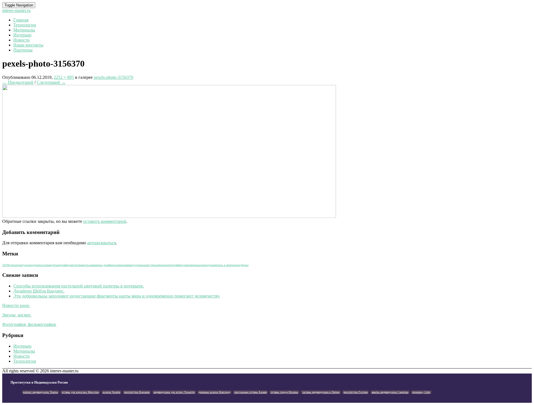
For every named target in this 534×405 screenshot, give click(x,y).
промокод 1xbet (421, 392)
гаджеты (36, 265)
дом (70, 265)
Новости (21, 40)
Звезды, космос (17, 315)
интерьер (161, 265)
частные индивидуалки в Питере (321, 392)
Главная (20, 20)
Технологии (24, 25)
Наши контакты (28, 45)
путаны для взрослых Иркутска (80, 392)
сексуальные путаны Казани (250, 392)
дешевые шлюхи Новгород (214, 392)
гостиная (46, 265)
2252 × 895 (64, 77)
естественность (80, 265)
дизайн (64, 265)
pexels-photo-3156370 (113, 77)
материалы (194, 265)
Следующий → (51, 82)
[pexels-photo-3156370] (169, 216)
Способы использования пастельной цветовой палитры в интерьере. (78, 286)
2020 (5, 265)
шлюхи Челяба (111, 392)
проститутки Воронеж (137, 392)
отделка (210, 265)
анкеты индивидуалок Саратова (390, 392)
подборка (243, 265)
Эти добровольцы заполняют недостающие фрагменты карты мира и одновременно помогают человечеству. (116, 296)
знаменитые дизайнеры (102, 265)
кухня (184, 265)
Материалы (24, 30)
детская (55, 265)
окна (203, 265)
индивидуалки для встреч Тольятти (174, 392)
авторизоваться (101, 242)
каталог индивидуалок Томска (40, 392)
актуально (25, 265)
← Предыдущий (17, 82)
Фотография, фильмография (29, 324)
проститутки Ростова (355, 392)
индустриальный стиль (143, 265)
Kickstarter (14, 265)
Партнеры (23, 50)
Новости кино (16, 305)
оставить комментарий (104, 221)
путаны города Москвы (284, 392)
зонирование (122, 265)
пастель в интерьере (226, 265)
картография (174, 265)
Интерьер (22, 35)
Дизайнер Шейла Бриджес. (39, 291)
